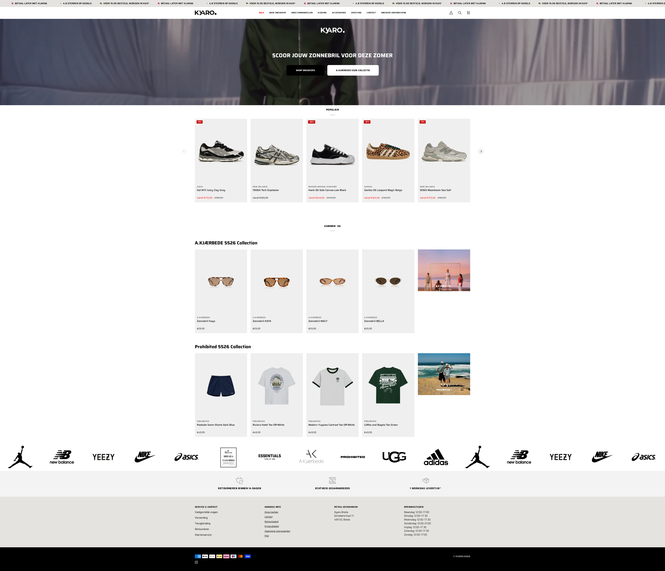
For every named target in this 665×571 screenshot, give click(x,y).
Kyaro (459, 556)
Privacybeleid (272, 526)
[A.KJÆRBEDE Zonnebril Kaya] (221, 282)
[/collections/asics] (93, 457)
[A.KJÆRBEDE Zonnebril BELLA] (388, 282)
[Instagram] (196, 562)
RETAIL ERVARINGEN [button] (346, 507)
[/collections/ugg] (301, 457)
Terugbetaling (202, 523)
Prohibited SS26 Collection (223, 347)
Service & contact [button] (206, 507)
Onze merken (271, 512)
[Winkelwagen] (468, 13)
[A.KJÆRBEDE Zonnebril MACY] (332, 282)
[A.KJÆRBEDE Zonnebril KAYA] (277, 282)
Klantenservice (203, 535)
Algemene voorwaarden (277, 531)
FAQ (267, 536)
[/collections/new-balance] (426, 457)
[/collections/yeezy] (467, 457)
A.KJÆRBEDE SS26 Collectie (353, 70)
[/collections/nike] (52, 457)
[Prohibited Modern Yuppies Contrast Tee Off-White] (332, 386)
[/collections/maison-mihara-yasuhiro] (135, 457)
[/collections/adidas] (343, 457)
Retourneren (202, 529)
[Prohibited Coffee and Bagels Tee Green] (388, 386)
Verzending (201, 518)
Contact (269, 517)
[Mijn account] (451, 13)
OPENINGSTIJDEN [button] (413, 507)
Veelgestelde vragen (206, 512)
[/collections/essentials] (176, 457)
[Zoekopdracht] (459, 13)
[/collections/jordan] (384, 457)
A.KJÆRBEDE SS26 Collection (226, 243)
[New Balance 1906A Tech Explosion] (277, 151)
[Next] (481, 151)
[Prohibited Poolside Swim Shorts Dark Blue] (221, 386)
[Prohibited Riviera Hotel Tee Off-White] (277, 386)
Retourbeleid (271, 521)
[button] (278, 13)
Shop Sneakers (305, 70)
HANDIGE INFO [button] (273, 507)
